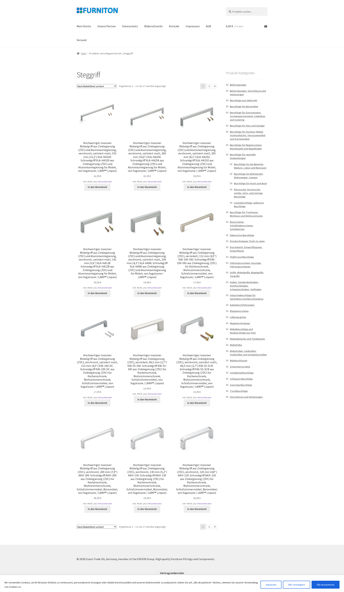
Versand (81, 40)
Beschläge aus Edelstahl (243, 100)
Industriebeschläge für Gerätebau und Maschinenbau (246, 297)
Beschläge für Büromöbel (244, 106)
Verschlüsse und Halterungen (246, 397)
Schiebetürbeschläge (242, 372)
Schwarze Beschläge (241, 378)
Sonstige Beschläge (241, 385)
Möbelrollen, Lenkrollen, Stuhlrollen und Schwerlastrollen (248, 352)
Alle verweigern (296, 584)
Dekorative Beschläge (242, 235)
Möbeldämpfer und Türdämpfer (247, 338)
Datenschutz (130, 26)
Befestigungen (238, 84)
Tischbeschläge (239, 391)
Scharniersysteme (240, 366)
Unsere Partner (106, 26)
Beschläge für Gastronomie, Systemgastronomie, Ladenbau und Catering (247, 116)
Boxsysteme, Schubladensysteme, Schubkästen (241, 225)
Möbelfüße (236, 345)
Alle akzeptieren (325, 584)
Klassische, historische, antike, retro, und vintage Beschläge (248, 193)
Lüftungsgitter (238, 317)
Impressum (193, 26)
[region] (172, 583)
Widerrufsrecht (153, 26)
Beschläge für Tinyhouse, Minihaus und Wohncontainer (246, 214)
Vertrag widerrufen (172, 573)
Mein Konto (84, 26)
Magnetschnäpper (240, 323)
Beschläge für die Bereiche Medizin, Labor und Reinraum (250, 166)
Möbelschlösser (238, 360)
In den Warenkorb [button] (97, 187)
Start (83, 53)
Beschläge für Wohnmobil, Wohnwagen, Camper (248, 175)
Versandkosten (105, 181)
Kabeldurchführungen (242, 305)
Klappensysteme (239, 311)
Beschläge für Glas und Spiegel (247, 125)
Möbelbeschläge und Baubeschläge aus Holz (243, 331)
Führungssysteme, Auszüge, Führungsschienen (245, 264)
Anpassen (271, 584)
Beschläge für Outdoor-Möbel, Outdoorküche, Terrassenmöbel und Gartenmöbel (247, 135)
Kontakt (174, 26)
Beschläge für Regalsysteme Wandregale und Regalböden (246, 146)
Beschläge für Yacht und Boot (250, 183)
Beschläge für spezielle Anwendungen (243, 156)
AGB (208, 26)
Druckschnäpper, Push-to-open (247, 241)
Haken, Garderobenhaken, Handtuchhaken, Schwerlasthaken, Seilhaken (245, 286)
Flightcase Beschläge (242, 257)
